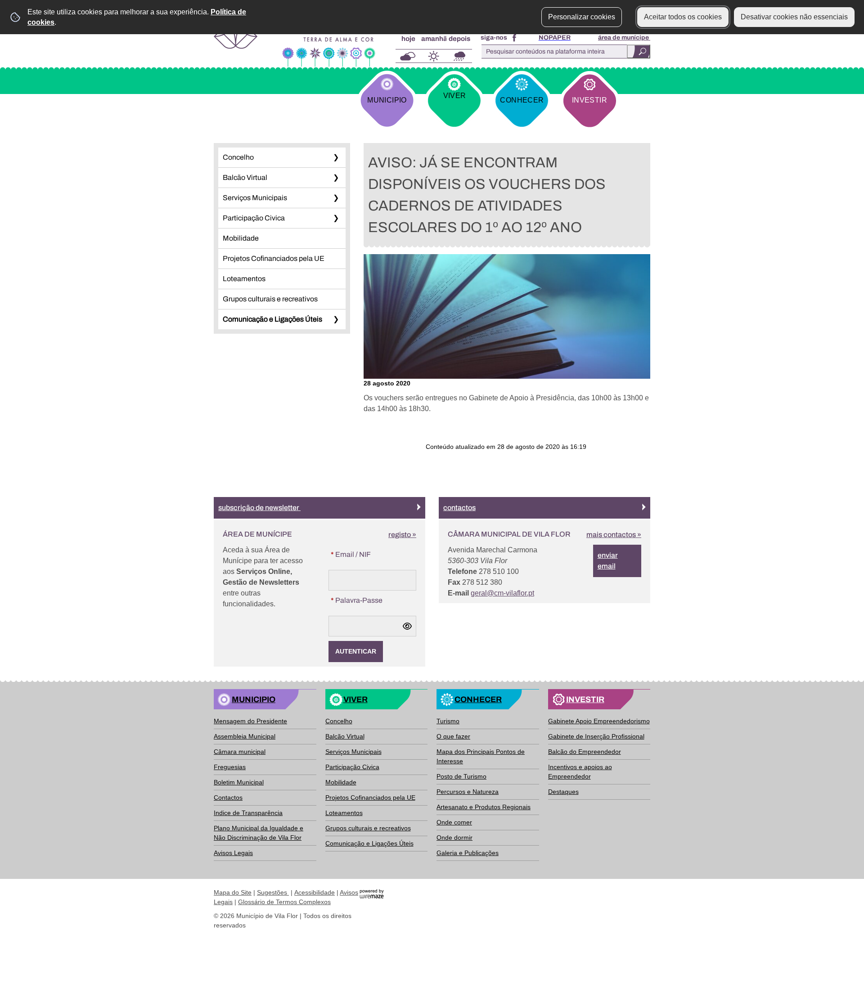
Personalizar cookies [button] (581, 17)
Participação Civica (254, 218)
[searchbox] (564, 51)
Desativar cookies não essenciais (794, 17)
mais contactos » (613, 534)
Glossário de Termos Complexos (284, 901)
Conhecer (522, 100)
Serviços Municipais (255, 198)
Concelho (238, 157)
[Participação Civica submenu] (336, 218)
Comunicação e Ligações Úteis (272, 319)
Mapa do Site (233, 892)
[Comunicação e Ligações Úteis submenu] (336, 319)
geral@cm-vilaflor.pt (502, 593)
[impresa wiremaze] (371, 893)
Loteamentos (244, 278)
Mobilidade (241, 238)
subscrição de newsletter (259, 507)
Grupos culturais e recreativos (270, 299)
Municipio (386, 100)
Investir (589, 100)
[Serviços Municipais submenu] (336, 198)
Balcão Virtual (245, 177)
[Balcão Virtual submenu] (336, 178)
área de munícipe (624, 37)
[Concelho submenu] (336, 157)
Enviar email (608, 560)
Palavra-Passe (373, 600)
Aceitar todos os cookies (683, 17)
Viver (454, 95)
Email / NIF (369, 554)
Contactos (459, 507)
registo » (402, 534)
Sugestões (273, 892)
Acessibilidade (314, 892)
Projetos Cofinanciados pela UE (273, 258)
